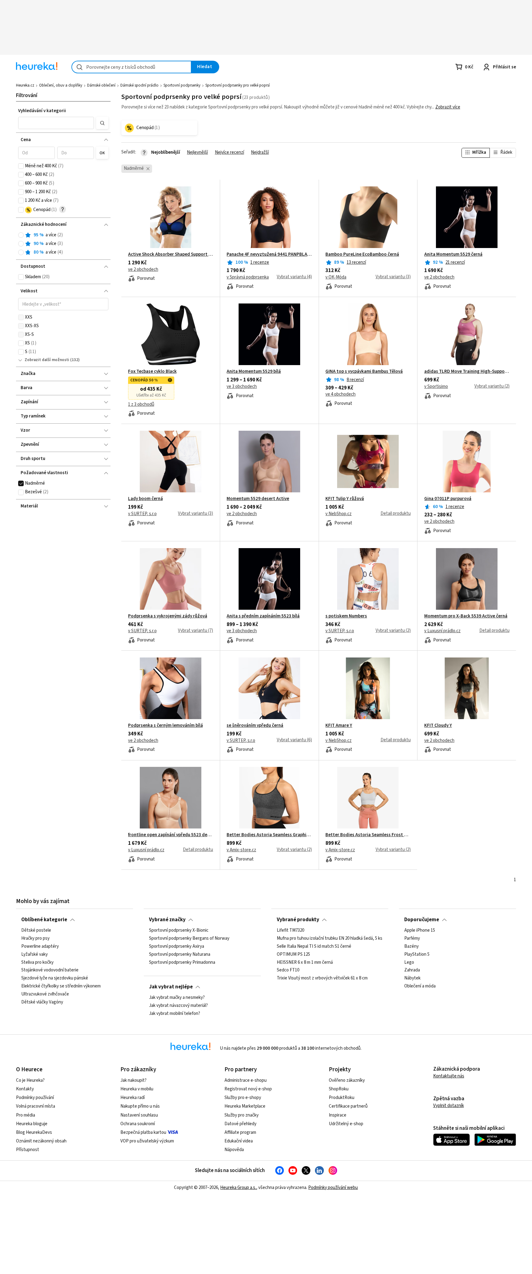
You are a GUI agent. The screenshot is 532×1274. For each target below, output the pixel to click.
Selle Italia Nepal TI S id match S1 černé (314, 946)
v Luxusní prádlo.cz (442, 631)
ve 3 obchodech (242, 387)
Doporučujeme (421, 919)
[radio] (21, 235)
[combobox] (131, 67)
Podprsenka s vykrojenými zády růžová (167, 616)
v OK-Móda (335, 277)
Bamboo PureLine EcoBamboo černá (362, 254)
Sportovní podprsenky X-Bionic (178, 930)
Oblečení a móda (420, 986)
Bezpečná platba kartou (143, 1132)
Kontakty (25, 1089)
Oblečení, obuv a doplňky (60, 85)
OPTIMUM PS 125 (293, 954)
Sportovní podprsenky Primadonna (182, 962)
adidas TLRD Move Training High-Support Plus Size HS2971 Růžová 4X (467, 371)
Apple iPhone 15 (419, 930)
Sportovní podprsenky (181, 85)
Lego (409, 962)
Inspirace (337, 1115)
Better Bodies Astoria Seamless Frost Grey (368, 835)
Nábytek (412, 978)
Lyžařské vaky (34, 954)
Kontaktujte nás (448, 1076)
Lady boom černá (145, 499)
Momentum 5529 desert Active (258, 499)
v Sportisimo (436, 387)
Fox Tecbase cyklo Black (152, 371)
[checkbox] (21, 166)
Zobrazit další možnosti (47, 360)
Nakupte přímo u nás (140, 1106)
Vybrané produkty (298, 919)
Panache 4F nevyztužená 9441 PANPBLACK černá (269, 254)
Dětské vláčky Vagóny (42, 1002)
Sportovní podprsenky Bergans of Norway (189, 938)
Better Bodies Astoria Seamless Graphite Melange (269, 835)
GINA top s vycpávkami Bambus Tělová (364, 371)
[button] (56, 123)
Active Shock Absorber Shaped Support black (170, 254)
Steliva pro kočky (37, 962)
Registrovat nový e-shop (248, 1089)
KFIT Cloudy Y (438, 725)
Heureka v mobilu (136, 1089)
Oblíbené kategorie (44, 919)
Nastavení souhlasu (139, 1115)
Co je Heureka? (30, 1080)
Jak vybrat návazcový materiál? (178, 1006)
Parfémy (412, 938)
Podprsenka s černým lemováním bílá (165, 725)
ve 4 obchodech (340, 394)
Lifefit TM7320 (290, 930)
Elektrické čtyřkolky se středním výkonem (61, 986)
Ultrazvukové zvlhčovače (45, 994)
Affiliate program (240, 1132)
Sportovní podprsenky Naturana (179, 954)
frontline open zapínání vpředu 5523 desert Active (170, 835)
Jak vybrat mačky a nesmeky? (177, 998)
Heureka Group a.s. (238, 1187)
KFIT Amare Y (338, 725)
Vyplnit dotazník (448, 1105)
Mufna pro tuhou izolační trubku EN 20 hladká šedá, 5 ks (329, 938)
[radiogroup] (63, 244)
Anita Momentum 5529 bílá (254, 371)
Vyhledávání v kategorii (42, 111)
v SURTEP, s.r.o (142, 514)
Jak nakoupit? (133, 1080)
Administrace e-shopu (245, 1080)
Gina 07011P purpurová (447, 499)
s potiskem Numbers (346, 616)
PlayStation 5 (416, 954)
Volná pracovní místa (35, 1106)
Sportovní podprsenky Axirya (176, 946)
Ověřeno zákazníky (347, 1080)
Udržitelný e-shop (346, 1124)
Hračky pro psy (35, 938)
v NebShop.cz (338, 514)
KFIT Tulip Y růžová (344, 499)
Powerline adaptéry (40, 946)
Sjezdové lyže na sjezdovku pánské (54, 978)
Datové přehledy (240, 1124)
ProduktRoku (341, 1097)
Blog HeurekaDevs (34, 1132)
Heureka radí (132, 1097)
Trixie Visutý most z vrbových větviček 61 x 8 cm (322, 978)
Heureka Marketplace (244, 1106)
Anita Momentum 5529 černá (453, 254)
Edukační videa (238, 1141)
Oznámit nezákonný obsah (41, 1141)
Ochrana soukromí (137, 1124)
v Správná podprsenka (248, 277)
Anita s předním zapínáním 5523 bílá (263, 616)
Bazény (411, 946)
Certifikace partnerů (348, 1106)
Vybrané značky (167, 919)
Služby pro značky (241, 1115)
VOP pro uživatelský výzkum (147, 1141)
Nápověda (234, 1149)
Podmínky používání (35, 1097)
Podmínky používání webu (333, 1187)
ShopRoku (339, 1089)
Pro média (25, 1115)
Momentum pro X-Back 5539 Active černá (465, 616)
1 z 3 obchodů (141, 404)
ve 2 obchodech (143, 270)
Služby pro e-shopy (242, 1097)
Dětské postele (36, 930)
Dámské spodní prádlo (139, 85)
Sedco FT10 (288, 970)
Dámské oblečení (101, 85)
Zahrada (412, 970)
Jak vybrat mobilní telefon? (174, 1014)
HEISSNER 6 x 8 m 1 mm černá (305, 962)
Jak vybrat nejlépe (171, 987)
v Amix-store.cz (241, 850)
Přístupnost (27, 1149)
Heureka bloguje (31, 1124)
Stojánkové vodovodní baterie (50, 970)
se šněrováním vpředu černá (255, 725)
